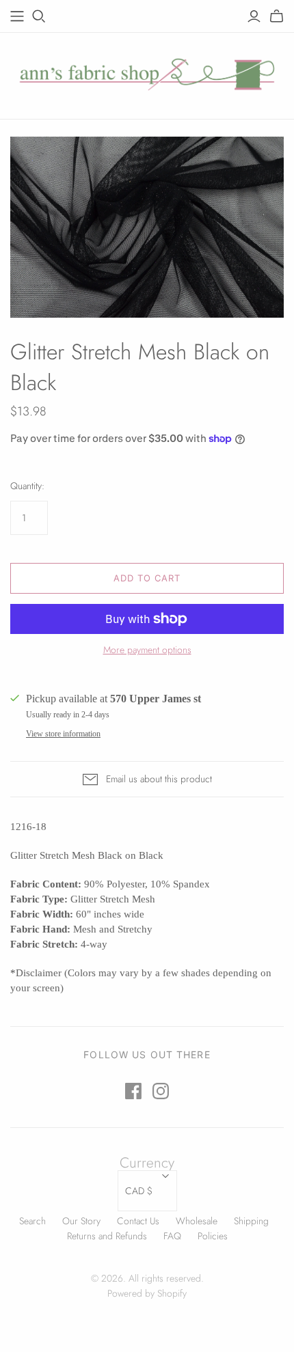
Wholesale (196, 1221)
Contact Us (138, 1221)
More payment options (147, 650)
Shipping (251, 1221)
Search (32, 1221)
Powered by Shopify (147, 1293)
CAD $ (138, 1191)
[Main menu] (17, 16)
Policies (213, 1236)
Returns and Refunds (107, 1236)
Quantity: (27, 486)
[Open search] (39, 16)
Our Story (81, 1221)
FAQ (172, 1236)
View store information (63, 734)
